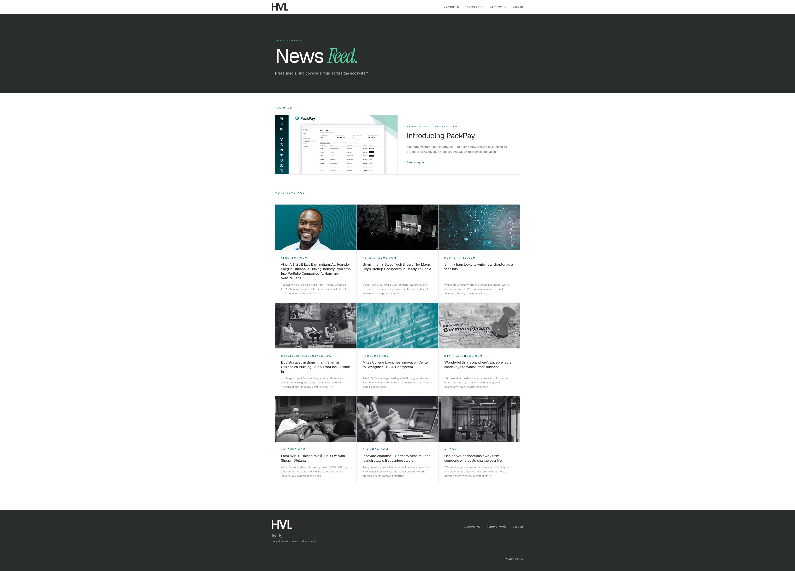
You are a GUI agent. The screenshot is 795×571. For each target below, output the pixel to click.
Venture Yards (496, 526)
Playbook (472, 6)
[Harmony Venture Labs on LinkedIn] (274, 536)
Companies (451, 6)
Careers (518, 6)
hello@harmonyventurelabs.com (294, 541)
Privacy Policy (513, 559)
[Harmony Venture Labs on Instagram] (281, 536)
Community (498, 6)
